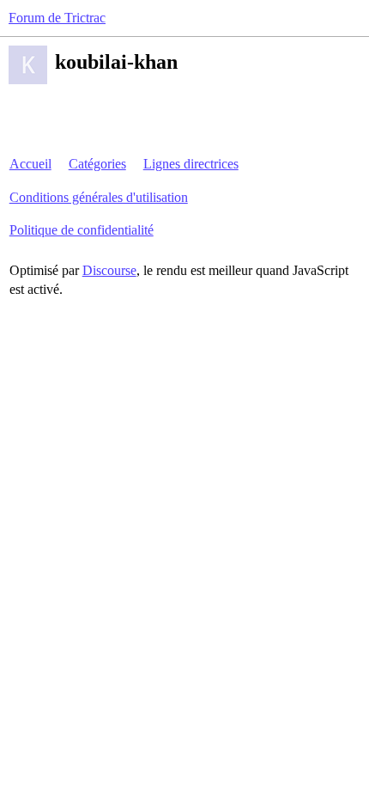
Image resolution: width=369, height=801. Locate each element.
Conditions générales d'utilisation (98, 197)
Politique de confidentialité (81, 230)
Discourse (109, 270)
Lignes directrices (191, 163)
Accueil (30, 163)
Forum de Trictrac (57, 17)
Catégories (97, 163)
